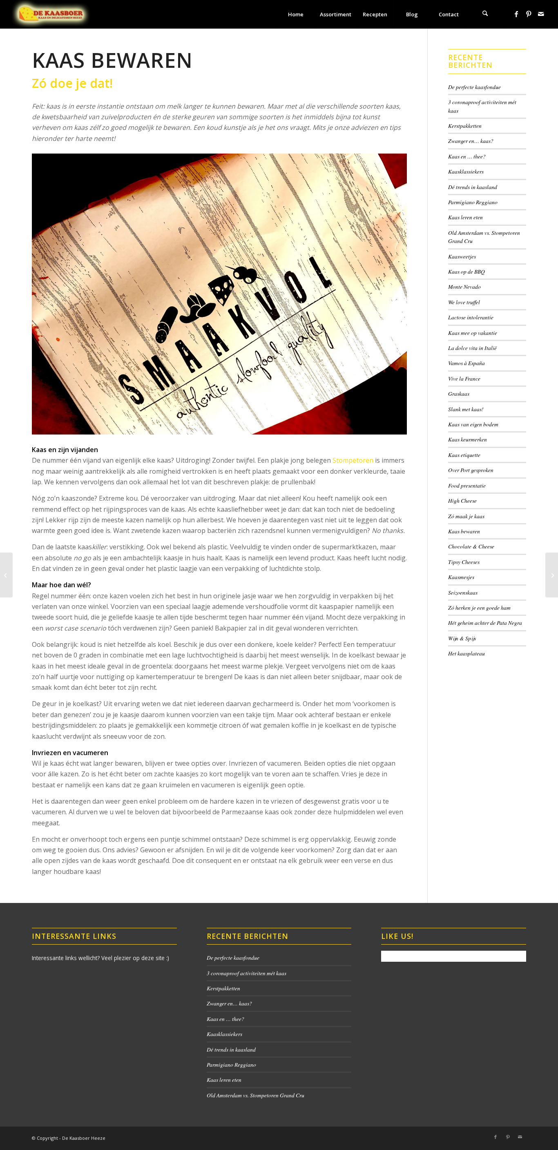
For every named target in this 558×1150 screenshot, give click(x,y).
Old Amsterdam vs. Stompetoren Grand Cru (255, 1095)
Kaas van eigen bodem (473, 424)
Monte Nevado (464, 286)
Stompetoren (353, 460)
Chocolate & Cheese (471, 546)
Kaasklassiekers (466, 171)
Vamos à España (466, 363)
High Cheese (462, 500)
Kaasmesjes (461, 577)
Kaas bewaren (464, 531)
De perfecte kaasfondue (474, 87)
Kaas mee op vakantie (472, 333)
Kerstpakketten (465, 125)
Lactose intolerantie (470, 317)
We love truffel (464, 302)
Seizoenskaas (463, 592)
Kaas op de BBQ (466, 271)
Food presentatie (467, 485)
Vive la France (464, 378)
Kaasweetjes (462, 256)
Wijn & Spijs (462, 638)
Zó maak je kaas (466, 516)
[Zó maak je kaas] (551, 575)
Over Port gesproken (470, 470)
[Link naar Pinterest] (528, 14)
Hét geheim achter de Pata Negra (485, 622)
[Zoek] (485, 14)
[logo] (51, 14)
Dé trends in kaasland (472, 187)
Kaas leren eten (465, 217)
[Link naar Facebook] (516, 14)
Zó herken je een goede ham (479, 607)
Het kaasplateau (466, 653)
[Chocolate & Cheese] (6, 575)
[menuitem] (295, 14)
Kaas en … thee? (467, 156)
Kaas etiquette (464, 455)
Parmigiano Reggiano (473, 202)
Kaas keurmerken (467, 439)
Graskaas (458, 393)
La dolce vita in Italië (472, 348)
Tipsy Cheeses (464, 562)
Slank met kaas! (466, 409)
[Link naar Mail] (541, 14)
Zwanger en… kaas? (470, 141)
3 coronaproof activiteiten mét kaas (246, 973)
